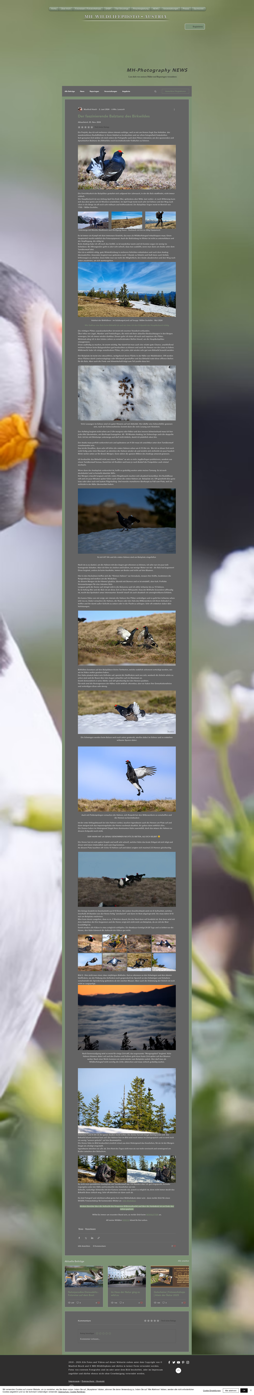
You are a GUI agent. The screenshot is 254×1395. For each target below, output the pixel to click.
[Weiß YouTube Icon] (178, 1362)
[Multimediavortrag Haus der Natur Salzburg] (127, 1276)
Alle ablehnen (231, 1390)
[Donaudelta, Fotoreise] (84, 1276)
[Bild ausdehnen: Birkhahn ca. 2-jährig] (114, 943)
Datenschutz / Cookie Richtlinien (71, 1391)
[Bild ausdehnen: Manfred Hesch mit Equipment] (160, 220)
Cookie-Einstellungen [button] (212, 1390)
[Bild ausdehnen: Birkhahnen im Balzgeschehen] (139, 962)
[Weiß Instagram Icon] (188, 1362)
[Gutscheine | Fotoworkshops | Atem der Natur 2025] (170, 1276)
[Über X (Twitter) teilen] (85, 1238)
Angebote (126, 91)
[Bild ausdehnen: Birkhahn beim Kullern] (164, 962)
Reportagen (94, 91)
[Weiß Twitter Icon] (174, 1362)
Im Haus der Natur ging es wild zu (125, 1294)
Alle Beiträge (70, 91)
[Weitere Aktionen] (174, 109)
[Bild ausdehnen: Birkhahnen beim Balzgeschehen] (164, 943)
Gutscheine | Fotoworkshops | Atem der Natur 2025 (169, 1294)
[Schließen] (250, 1390)
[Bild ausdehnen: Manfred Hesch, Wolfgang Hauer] (93, 220)
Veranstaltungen (110, 91)
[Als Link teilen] (98, 1238)
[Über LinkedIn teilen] (92, 1238)
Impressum (74, 1381)
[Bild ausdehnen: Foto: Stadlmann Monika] (151, 1169)
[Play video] (127, 638)
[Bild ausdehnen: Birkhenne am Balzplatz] (139, 943)
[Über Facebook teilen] (79, 1238)
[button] (155, 91)
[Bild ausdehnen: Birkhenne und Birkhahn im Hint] (90, 943)
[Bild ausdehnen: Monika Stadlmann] (127, 220)
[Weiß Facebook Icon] (169, 1362)
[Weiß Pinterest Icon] (183, 1362)
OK (244, 1390)
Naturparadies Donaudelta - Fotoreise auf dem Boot (83, 1294)
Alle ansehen (183, 1261)
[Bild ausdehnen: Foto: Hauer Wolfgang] (102, 1169)
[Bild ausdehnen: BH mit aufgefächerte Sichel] (114, 962)
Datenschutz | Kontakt (93, 1381)
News (82, 91)
